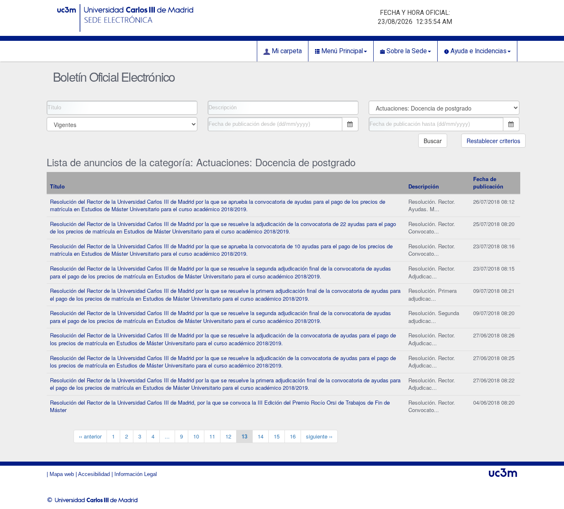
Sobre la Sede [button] (406, 51)
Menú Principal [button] (341, 51)
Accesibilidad (94, 474)
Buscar (433, 141)
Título (57, 186)
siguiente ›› (319, 436)
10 (196, 436)
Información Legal (135, 474)
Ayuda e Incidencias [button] (478, 51)
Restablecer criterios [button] (493, 141)
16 (293, 436)
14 (260, 436)
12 (228, 436)
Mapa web (62, 474)
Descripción (423, 186)
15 (277, 436)
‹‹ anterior (90, 436)
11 (212, 436)
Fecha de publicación (488, 183)
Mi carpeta (286, 51)
